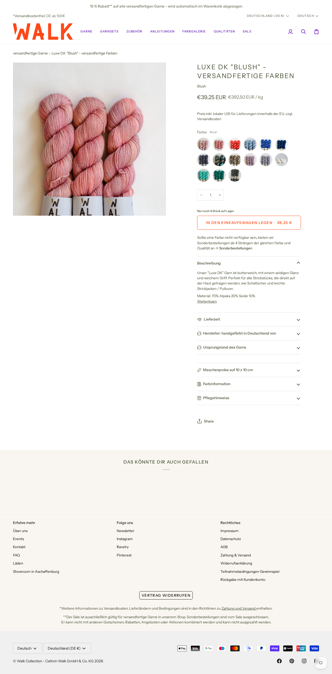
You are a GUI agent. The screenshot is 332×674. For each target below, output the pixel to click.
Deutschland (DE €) (266, 16)
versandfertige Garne (30, 53)
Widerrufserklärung (236, 563)
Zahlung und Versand (239, 608)
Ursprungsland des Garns (224, 347)
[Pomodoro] (236, 145)
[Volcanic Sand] (205, 161)
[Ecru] (282, 161)
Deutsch (306, 16)
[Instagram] (304, 661)
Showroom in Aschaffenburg (36, 571)
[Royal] (267, 145)
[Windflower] (205, 145)
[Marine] (282, 145)
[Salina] (220, 161)
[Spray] (251, 145)
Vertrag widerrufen (166, 595)
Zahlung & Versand (235, 555)
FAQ (16, 555)
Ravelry (123, 547)
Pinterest (124, 555)
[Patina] (234, 176)
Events (18, 539)
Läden (18, 563)
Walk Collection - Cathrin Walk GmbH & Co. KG (55, 661)
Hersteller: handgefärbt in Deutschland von (239, 333)
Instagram (125, 539)
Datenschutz (230, 539)
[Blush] (220, 145)
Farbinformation (216, 384)
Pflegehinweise (216, 398)
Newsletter (125, 531)
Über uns (20, 531)
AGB (224, 547)
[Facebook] (279, 661)
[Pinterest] (291, 661)
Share (209, 421)
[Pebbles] (267, 161)
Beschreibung (209, 263)
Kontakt (19, 547)
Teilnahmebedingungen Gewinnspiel (249, 571)
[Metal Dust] (236, 161)
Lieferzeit (211, 319)
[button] (86, 31)
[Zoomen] (22, 205)
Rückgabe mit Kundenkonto (242, 579)
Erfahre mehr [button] (24, 522)
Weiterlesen (207, 301)
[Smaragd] (220, 176)
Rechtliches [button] (230, 522)
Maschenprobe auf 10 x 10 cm (228, 369)
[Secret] (251, 161)
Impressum (229, 531)
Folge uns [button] (125, 522)
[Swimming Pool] (205, 176)
